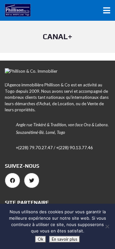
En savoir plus (64, 239)
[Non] (107, 226)
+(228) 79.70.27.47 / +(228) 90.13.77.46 (54, 147)
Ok (40, 239)
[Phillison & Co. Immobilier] (15, 10)
